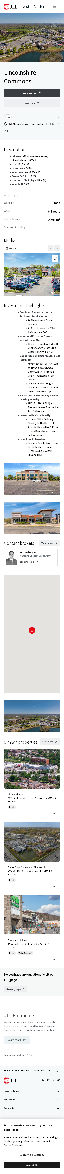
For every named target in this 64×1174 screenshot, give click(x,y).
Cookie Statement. (14, 1145)
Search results (22, 1070)
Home (7, 1070)
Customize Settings (31, 1154)
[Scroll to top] (57, 1072)
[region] (32, 1146)
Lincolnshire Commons (45, 1070)
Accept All (32, 1164)
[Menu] (54, 6)
